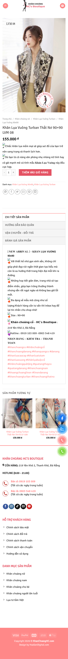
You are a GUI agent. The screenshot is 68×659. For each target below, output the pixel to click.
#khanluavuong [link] (16, 360)
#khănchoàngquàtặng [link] (20, 364)
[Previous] (2, 421)
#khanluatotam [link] (36, 355)
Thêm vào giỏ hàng (35, 172)
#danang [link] (54, 351)
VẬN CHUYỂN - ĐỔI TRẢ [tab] (19, 233)
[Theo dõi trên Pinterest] (29, 506)
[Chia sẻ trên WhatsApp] (5, 191)
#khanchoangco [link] (17, 347)
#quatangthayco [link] (42, 364)
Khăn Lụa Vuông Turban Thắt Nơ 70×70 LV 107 (51, 433)
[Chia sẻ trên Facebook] (11, 191)
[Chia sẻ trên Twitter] (17, 191)
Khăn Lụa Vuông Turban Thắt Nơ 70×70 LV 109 (17, 433)
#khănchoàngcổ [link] (35, 347)
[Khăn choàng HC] (34, 5)
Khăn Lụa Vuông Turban (44, 118)
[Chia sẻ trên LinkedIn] (35, 191)
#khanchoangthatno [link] (42, 376)
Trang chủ (7, 118)
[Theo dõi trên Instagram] (11, 506)
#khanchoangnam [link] (37, 368)
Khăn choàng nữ (22, 118)
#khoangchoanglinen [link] (20, 372)
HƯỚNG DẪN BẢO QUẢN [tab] (19, 225)
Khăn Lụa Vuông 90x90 (22, 184)
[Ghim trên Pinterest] (29, 191)
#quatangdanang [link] (17, 368)
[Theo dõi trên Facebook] (5, 506)
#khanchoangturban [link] (19, 376)
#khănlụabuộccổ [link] (35, 360)
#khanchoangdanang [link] (19, 351)
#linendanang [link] (40, 372)
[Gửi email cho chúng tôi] (23, 506)
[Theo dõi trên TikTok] (17, 506)
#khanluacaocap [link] (17, 355)
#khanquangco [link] (40, 351)
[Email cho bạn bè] (23, 191)
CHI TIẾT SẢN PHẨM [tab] (17, 217)
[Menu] (5, 6)
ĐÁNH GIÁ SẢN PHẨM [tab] (18, 240)
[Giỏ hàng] (62, 6)
